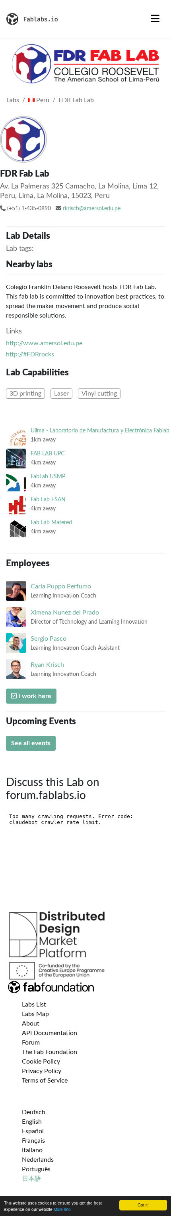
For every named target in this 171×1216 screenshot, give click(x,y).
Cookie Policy (41, 1061)
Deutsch (33, 1112)
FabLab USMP (48, 477)
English (32, 1122)
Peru (42, 100)
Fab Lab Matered (51, 522)
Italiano (32, 1150)
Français (33, 1141)
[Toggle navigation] (155, 19)
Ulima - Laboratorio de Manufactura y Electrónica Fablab (100, 431)
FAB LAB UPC (47, 454)
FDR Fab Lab (76, 100)
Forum (31, 1042)
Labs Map (35, 1014)
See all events (31, 743)
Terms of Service (45, 1080)
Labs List (34, 1004)
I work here (34, 696)
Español (33, 1131)
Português (36, 1169)
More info (62, 1209)
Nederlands (38, 1160)
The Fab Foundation (49, 1052)
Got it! (143, 1205)
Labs (12, 100)
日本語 (31, 1179)
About (30, 1023)
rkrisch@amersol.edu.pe (91, 208)
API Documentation (49, 1033)
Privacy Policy (41, 1071)
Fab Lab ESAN (48, 499)
